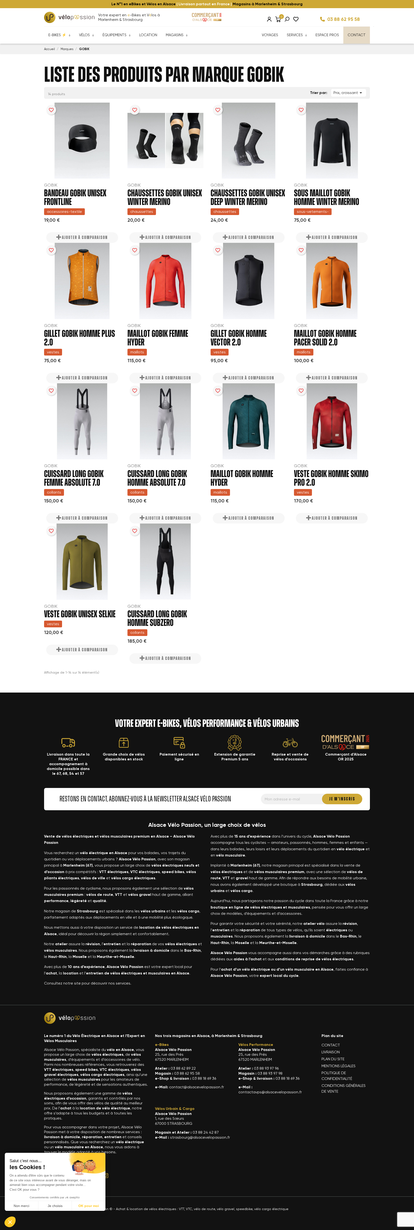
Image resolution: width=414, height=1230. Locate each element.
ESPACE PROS (327, 35)
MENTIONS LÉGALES (339, 1066)
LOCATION (148, 35)
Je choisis (55, 1206)
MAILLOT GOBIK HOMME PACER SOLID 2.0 (325, 338)
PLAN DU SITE (333, 1059)
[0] (278, 19)
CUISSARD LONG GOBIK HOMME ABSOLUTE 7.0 (157, 478)
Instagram (106, 1175)
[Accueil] (69, 17)
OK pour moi (88, 1206)
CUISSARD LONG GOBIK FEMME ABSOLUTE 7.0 (74, 478)
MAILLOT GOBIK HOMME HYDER (242, 478)
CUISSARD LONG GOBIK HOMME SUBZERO (157, 619)
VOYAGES (270, 35)
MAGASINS (175, 35)
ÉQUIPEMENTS (114, 35)
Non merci (21, 1206)
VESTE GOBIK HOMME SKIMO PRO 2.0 (331, 478)
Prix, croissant (349, 93)
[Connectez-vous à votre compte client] (269, 19)
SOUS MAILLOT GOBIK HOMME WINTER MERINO (326, 198)
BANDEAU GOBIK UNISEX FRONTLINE (75, 198)
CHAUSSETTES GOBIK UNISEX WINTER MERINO (164, 198)
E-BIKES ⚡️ (57, 35)
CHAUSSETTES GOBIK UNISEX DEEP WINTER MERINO (248, 198)
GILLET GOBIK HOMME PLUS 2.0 (79, 338)
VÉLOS (84, 35)
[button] (10, 1222)
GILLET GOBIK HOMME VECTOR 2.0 (239, 338)
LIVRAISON (331, 1052)
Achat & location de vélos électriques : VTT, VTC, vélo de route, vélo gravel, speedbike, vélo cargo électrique (202, 1209)
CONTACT (357, 35)
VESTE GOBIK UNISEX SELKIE (79, 614)
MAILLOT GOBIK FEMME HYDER (157, 338)
